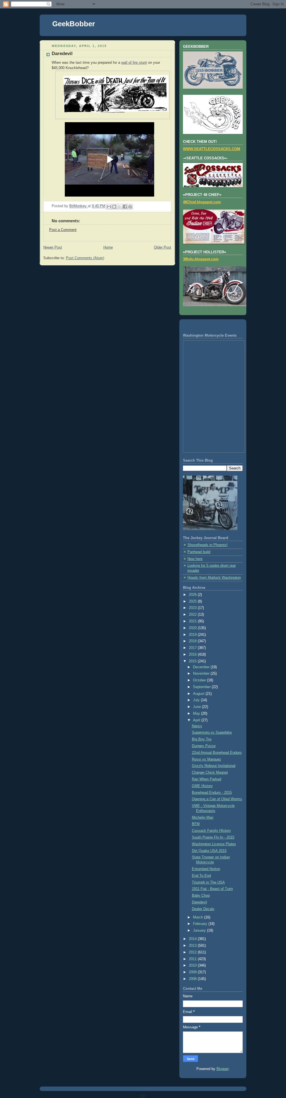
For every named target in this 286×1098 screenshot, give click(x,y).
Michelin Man (202, 818)
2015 (193, 661)
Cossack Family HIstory (211, 831)
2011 (193, 959)
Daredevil (199, 902)
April (197, 720)
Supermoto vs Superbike (212, 733)
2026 (193, 595)
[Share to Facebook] (125, 206)
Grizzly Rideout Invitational (213, 766)
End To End (201, 876)
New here (194, 559)
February (200, 924)
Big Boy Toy (202, 739)
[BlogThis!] (114, 206)
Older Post (162, 247)
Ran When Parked (206, 779)
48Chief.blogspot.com (202, 202)
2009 (193, 972)
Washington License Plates (214, 844)
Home (108, 247)
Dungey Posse (204, 746)
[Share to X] (119, 206)
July (197, 700)
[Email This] (109, 206)
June (197, 707)
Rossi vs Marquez (206, 759)
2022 (193, 615)
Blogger (222, 1069)
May (197, 714)
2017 (193, 648)
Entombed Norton (206, 869)
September (202, 687)
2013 (193, 946)
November (202, 674)
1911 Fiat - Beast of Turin (212, 889)
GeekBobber (73, 24)
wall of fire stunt (134, 63)
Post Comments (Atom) (85, 258)
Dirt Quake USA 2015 (209, 851)
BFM (196, 824)
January (200, 930)
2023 (193, 608)
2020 (193, 628)
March (198, 917)
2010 (193, 965)
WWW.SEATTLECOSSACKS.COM (211, 149)
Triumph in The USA (208, 882)
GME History (202, 786)
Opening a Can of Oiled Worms (217, 799)
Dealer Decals (203, 909)
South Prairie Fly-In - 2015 (213, 837)
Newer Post (52, 247)
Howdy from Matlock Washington (214, 578)
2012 (193, 952)
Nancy (197, 726)
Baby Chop (201, 896)
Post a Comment (63, 230)
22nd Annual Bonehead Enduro (217, 753)
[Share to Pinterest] (130, 206)
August (199, 694)
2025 (193, 601)
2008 (193, 979)
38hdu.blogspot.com (201, 259)
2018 (193, 641)
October (200, 680)
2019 (193, 635)
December (202, 667)
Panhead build (198, 552)
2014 (193, 939)
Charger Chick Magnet (210, 772)
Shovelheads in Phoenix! (207, 545)
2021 (193, 621)
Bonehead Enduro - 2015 (212, 793)
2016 (193, 655)
